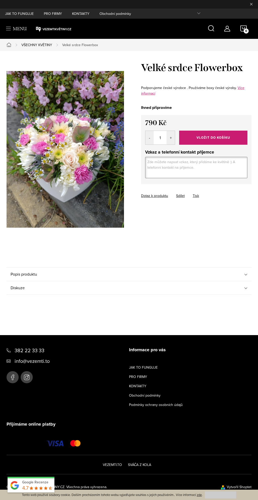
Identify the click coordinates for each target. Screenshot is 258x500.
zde (199, 494)
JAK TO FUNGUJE (19, 13)
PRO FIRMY (53, 13)
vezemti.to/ (27, 377)
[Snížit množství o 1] (149, 137)
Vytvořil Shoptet (239, 486)
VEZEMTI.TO (112, 464)
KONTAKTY (80, 13)
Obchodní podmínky (115, 13)
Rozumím (220, 494)
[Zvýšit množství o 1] (171, 137)
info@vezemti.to (32, 361)
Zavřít (169, 191)
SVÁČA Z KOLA (139, 464)
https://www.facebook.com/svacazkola (13, 377)
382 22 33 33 (29, 350)
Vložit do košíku (213, 137)
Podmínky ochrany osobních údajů (156, 404)
